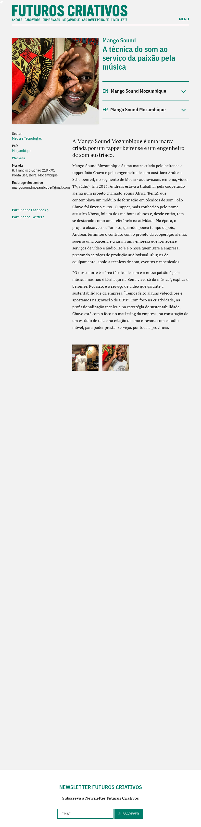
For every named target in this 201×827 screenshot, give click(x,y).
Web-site (19, 158)
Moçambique (21, 150)
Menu (184, 18)
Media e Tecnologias (27, 138)
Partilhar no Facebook (29, 210)
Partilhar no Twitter (27, 217)
